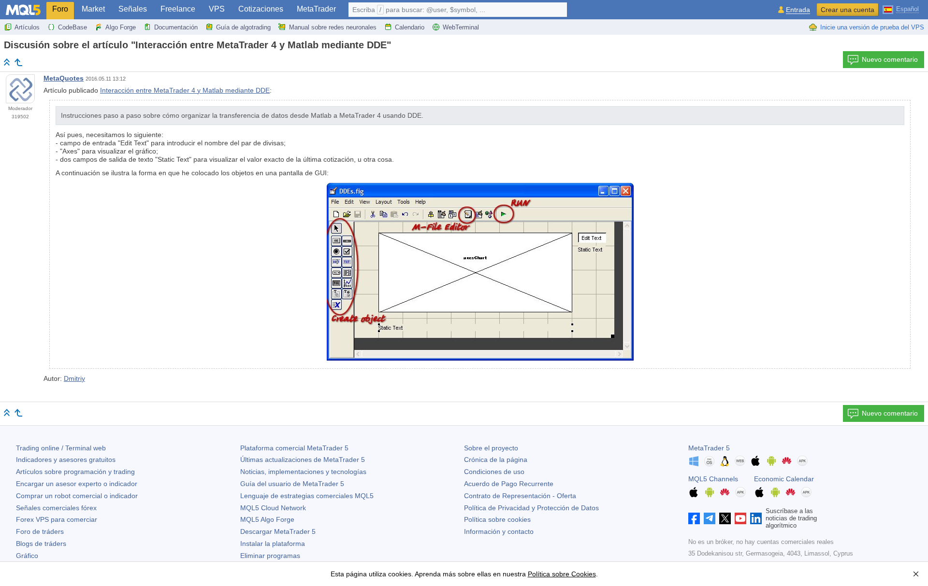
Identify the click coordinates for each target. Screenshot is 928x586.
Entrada (798, 10)
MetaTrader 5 (709, 448)
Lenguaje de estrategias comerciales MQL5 (307, 496)
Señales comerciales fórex (56, 508)
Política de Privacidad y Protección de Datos (531, 508)
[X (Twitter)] (725, 518)
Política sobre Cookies (562, 574)
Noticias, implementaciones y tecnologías (303, 471)
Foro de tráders (40, 531)
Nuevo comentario (890, 59)
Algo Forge (120, 27)
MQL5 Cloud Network (273, 508)
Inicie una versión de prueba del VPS (872, 27)
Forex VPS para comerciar (56, 519)
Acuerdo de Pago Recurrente (508, 484)
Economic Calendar (784, 479)
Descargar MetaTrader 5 (278, 531)
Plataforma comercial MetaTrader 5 (294, 448)
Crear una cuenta (847, 10)
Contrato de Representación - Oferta (520, 496)
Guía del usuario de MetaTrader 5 (292, 484)
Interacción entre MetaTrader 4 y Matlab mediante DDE (185, 90)
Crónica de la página (495, 459)
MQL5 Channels (713, 479)
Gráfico (27, 555)
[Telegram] (709, 518)
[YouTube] (740, 518)
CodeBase (72, 27)
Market (93, 9)
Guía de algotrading (243, 27)
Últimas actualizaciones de (302, 459)
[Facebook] (694, 518)
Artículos (27, 27)
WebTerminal (461, 27)
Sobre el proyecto (491, 448)
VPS (217, 9)
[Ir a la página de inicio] (7, 62)
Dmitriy (74, 378)
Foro (60, 9)
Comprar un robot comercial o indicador (77, 496)
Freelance (177, 9)
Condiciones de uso (494, 471)
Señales (132, 9)
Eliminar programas (270, 555)
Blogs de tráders (41, 543)
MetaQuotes (64, 78)
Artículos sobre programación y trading (75, 471)
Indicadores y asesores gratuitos (66, 459)
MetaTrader (316, 9)
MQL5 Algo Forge (267, 519)
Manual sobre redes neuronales (333, 27)
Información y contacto (499, 531)
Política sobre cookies (497, 519)
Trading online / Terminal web (61, 448)
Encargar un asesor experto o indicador (76, 484)
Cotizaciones (260, 9)
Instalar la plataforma (272, 543)
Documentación (176, 27)
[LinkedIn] (756, 518)
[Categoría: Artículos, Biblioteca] (18, 62)
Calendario (409, 27)
